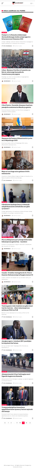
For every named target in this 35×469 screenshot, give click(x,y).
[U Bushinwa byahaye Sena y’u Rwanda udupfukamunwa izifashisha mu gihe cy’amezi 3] (17, 193)
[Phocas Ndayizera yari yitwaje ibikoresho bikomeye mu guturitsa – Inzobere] (17, 228)
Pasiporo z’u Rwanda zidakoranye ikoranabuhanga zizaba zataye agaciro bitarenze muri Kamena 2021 (16, 37)
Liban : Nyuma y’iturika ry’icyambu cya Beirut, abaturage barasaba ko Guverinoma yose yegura (16, 72)
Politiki (4, 32)
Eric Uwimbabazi (8, 45)
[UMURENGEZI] (17, 3)
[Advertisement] (17, 442)
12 (26, 422)
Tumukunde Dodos (17, 467)
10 (20, 422)
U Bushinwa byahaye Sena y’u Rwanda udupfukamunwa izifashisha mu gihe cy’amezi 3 (16, 207)
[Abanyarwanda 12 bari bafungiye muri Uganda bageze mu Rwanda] (17, 362)
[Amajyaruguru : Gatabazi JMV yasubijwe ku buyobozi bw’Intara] (17, 329)
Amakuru (4, 237)
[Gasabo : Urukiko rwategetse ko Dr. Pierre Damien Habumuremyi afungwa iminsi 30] (17, 261)
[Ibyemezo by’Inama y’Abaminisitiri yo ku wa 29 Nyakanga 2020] (17, 127)
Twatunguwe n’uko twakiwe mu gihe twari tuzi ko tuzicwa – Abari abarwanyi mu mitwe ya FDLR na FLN (17, 308)
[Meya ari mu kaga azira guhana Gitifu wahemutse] (17, 160)
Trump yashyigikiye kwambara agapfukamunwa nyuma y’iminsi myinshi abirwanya (17, 409)
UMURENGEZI (7, 81)
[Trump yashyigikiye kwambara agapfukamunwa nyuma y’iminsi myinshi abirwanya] (17, 396)
